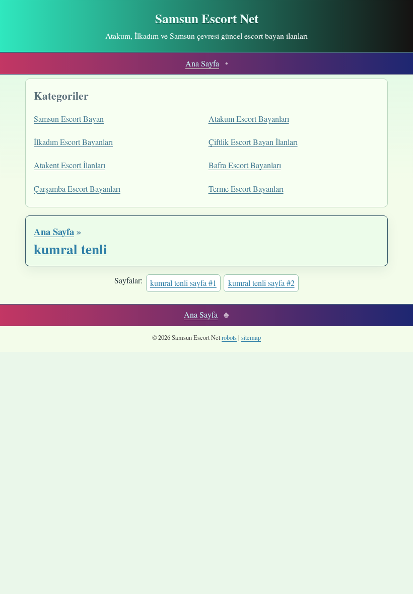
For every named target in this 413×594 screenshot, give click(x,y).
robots (229, 337)
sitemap (251, 337)
